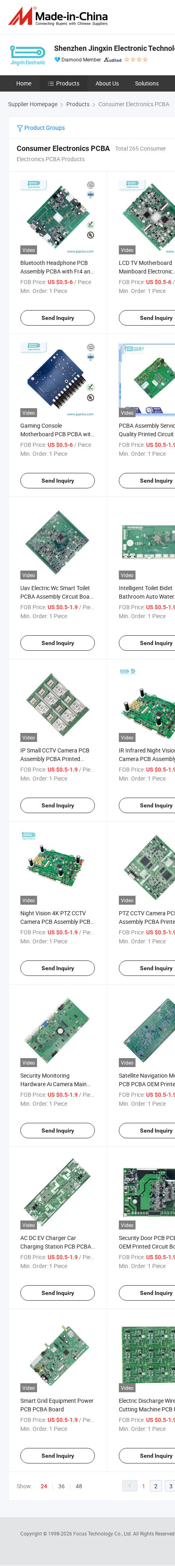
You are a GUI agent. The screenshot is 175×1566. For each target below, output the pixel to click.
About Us (107, 83)
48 (79, 1486)
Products (67, 83)
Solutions (147, 83)
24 (44, 1486)
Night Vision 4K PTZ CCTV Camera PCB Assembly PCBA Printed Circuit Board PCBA (57, 921)
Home (23, 83)
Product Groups (44, 127)
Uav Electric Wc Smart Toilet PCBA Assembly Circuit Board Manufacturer (57, 596)
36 (61, 1486)
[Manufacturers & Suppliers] (59, 16)
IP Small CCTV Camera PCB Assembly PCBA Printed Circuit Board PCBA (55, 758)
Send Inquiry (58, 318)
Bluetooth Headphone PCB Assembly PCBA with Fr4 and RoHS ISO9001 (57, 271)
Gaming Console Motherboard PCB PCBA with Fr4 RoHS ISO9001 (57, 434)
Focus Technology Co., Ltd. (103, 1533)
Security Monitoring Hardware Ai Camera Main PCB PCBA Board (53, 1084)
